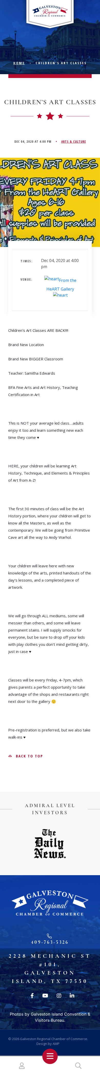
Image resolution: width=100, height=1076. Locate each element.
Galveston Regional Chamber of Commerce (53, 1038)
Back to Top (28, 755)
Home (19, 63)
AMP (56, 1043)
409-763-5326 (50, 942)
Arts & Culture (73, 141)
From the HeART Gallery (61, 285)
